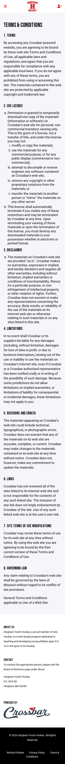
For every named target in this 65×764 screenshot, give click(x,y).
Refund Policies (15, 752)
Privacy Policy (37, 752)
